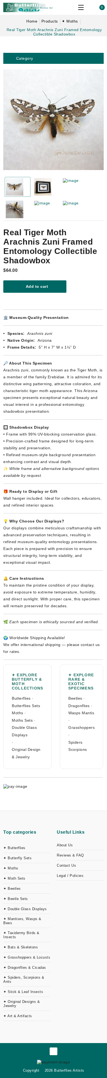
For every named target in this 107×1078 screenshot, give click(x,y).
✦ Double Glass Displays (25, 909)
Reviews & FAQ (70, 855)
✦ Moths (70, 21)
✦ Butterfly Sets (17, 858)
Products (49, 21)
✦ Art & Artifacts (17, 1016)
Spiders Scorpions (77, 746)
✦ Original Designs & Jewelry (21, 1004)
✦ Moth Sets (14, 878)
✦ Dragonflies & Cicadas (24, 967)
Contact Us (66, 865)
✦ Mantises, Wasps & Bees (22, 921)
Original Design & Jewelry (26, 753)
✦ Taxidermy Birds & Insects (21, 935)
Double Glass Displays (24, 731)
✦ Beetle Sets (15, 899)
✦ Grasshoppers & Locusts (26, 957)
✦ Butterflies (14, 848)
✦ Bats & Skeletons (20, 947)
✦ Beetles (12, 889)
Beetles (75, 698)
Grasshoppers (81, 727)
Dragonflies (79, 706)
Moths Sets (22, 720)
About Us (65, 845)
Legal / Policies (70, 876)
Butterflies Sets (26, 706)
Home (31, 21)
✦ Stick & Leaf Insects (23, 992)
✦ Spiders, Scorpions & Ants (23, 979)
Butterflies (21, 698)
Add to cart (36, 286)
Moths (17, 713)
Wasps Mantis (81, 713)
